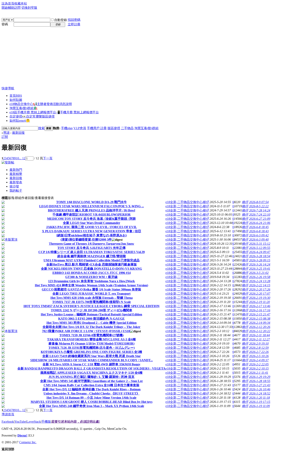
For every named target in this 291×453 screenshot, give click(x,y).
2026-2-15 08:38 (259, 318)
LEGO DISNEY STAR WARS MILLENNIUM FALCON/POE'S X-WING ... (91, 206)
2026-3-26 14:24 (259, 264)
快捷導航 (8, 88)
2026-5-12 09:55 (259, 247)
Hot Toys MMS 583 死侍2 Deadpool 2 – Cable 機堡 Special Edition (92, 322)
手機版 (46, 421)
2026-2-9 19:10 (259, 343)
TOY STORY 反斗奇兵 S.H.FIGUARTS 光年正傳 (91, 247)
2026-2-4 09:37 (259, 360)
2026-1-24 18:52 (259, 393)
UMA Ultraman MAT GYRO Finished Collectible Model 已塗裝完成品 (92, 260)
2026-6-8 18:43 (259, 231)
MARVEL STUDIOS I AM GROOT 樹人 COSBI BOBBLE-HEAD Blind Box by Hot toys (91, 401)
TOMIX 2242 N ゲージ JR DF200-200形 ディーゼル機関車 (91, 310)
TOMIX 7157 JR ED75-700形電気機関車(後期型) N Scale (91, 302)
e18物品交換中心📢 (41, 104)
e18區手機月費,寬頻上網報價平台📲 (54, 112)
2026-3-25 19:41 (259, 268)
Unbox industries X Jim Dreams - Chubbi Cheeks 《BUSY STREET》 (92, 393)
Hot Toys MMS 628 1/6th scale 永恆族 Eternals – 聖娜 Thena (91, 297)
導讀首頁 (8, 414)
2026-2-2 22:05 (259, 364)
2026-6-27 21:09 (259, 218)
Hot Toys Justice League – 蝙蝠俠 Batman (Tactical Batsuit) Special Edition (91, 314)
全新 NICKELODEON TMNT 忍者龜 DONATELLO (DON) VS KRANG (91, 268)
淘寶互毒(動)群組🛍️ (24, 108)
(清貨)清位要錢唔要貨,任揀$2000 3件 (86, 239)
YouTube (20, 421)
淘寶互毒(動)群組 (146, 128)
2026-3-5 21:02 (259, 272)
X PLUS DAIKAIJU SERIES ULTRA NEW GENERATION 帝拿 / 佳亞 (91, 231)
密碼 (5, 24)
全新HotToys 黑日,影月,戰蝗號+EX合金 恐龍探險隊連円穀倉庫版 (91, 264)
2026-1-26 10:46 (259, 389)
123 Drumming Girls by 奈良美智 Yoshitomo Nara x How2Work (91, 281)
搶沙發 (14, 186)
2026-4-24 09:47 (259, 252)
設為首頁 (8, 3)
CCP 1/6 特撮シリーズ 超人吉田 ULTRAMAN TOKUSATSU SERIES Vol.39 (91, 252)
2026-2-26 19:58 (259, 277)
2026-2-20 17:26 (259, 289)
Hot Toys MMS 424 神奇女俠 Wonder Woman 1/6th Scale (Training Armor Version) (91, 285)
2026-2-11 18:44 (259, 335)
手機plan (67, 128)
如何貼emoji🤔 (20, 120)
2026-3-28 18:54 (259, 256)
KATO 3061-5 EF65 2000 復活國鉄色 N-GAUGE (91, 318)
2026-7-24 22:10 (259, 214)
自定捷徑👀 (32, 116)
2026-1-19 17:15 (259, 401)
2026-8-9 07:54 (259, 202)
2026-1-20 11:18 (259, 397)
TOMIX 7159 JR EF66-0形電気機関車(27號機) (91, 335)
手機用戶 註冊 (97, 128)
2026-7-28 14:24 (259, 210)
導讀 (6, 132)
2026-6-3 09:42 (259, 235)
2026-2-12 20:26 (259, 327)
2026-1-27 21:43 (259, 385)
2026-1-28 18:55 (259, 381)
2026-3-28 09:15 (259, 260)
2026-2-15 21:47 (259, 314)
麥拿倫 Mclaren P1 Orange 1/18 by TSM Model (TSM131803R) (91, 343)
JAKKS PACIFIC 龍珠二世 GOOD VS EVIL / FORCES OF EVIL (91, 227)
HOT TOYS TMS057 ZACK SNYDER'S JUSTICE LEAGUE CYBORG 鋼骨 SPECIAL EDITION (92, 306)
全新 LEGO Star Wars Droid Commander (91, 223)
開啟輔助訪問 (11, 7)
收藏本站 (20, 3)
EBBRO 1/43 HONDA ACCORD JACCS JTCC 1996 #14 (91, 272)
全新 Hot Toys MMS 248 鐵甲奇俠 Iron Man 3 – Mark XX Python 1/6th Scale (91, 406)
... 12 (22, 158)
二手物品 (127, 128)
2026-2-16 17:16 (259, 310)
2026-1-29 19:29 (259, 376)
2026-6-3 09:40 (259, 239)
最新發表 (16, 182)
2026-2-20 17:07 (259, 293)
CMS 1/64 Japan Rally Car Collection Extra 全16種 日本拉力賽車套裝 (91, 385)
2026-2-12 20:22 (259, 331)
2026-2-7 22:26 (259, 352)
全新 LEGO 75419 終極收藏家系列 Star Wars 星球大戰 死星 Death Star (91, 356)
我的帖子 (16, 190)
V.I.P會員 (79, 128)
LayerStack (34, 421)
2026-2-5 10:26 (259, 356)
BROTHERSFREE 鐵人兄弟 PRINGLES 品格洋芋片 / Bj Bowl (91, 210)
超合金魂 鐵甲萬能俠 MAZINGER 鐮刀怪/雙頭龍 (91, 256)
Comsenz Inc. (27, 442)
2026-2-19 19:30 (259, 297)
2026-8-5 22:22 (259, 206)
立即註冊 (74, 24)
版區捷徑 (113, 128)
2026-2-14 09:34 (259, 322)
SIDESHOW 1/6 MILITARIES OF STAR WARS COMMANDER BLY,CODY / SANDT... (91, 360)
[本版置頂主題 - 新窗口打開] (9, 239)
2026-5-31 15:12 (259, 243)
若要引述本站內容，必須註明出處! (75, 421)
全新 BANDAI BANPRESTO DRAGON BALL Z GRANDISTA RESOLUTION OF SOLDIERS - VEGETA (91, 368)
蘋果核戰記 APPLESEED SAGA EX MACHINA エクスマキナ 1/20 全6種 (91, 372)
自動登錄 (60, 20)
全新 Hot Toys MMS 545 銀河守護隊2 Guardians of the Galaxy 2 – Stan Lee (91, 381)
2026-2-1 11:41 (258, 372)
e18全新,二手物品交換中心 (184, 202)
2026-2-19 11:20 (259, 302)
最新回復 (18, 132)
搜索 (41, 128)
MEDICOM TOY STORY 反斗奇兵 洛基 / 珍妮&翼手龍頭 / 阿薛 (91, 218)
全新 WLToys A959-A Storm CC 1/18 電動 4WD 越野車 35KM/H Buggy (91, 364)
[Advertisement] (145, 56)
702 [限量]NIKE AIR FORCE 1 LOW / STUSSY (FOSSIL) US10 (86, 331)
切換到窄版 (29, 7)
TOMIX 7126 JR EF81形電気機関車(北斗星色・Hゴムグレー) (91, 347)
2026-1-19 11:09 (259, 406)
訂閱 (5, 137)
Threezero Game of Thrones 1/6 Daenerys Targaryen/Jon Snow (91, 243)
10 (17, 158)
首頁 (16, 95)
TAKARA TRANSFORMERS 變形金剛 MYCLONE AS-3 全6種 (91, 339)
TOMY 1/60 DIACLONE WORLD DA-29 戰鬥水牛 (91, 202)
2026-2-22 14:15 (259, 285)
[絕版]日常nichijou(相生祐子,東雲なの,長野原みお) (91, 235)
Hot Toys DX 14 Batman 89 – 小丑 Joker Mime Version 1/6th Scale (91, 397)
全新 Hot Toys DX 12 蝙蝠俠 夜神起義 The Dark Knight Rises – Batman (91, 389)
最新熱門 (16, 169)
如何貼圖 (16, 99)
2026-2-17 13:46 (259, 306)
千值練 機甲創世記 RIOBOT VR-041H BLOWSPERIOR (91, 214)
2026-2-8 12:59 (259, 347)
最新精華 (16, 174)
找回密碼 (74, 19)
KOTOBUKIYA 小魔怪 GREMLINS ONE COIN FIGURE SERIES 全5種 (91, 352)
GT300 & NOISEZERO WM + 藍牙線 (91, 277)
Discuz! (22, 435)
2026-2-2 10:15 (259, 368)
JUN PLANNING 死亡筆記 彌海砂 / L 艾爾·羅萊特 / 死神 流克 (91, 376)
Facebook (8, 421)
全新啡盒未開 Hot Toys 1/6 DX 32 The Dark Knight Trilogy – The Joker (91, 327)
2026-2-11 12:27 (259, 339)
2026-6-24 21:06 (259, 223)
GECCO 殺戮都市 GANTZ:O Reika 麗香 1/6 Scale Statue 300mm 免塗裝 (91, 289)
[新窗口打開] (3, 202)
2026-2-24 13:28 (259, 281)
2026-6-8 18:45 (259, 227)
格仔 (206, 202)
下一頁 (47, 158)
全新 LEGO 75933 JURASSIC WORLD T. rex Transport (91, 293)
